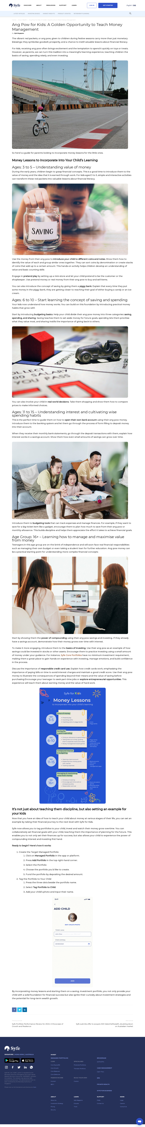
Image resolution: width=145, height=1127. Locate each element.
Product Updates (64, 13)
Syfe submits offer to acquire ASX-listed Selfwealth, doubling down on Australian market (104, 1025)
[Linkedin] (24, 1009)
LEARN (74, 5)
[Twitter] (19, 1009)
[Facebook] (14, 1009)
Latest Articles (19, 13)
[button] (27, 5)
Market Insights (49, 13)
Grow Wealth (22, 20)
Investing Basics (34, 13)
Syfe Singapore (19, 33)
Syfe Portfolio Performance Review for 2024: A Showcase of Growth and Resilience (37, 1025)
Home (14, 20)
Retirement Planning (81, 13)
